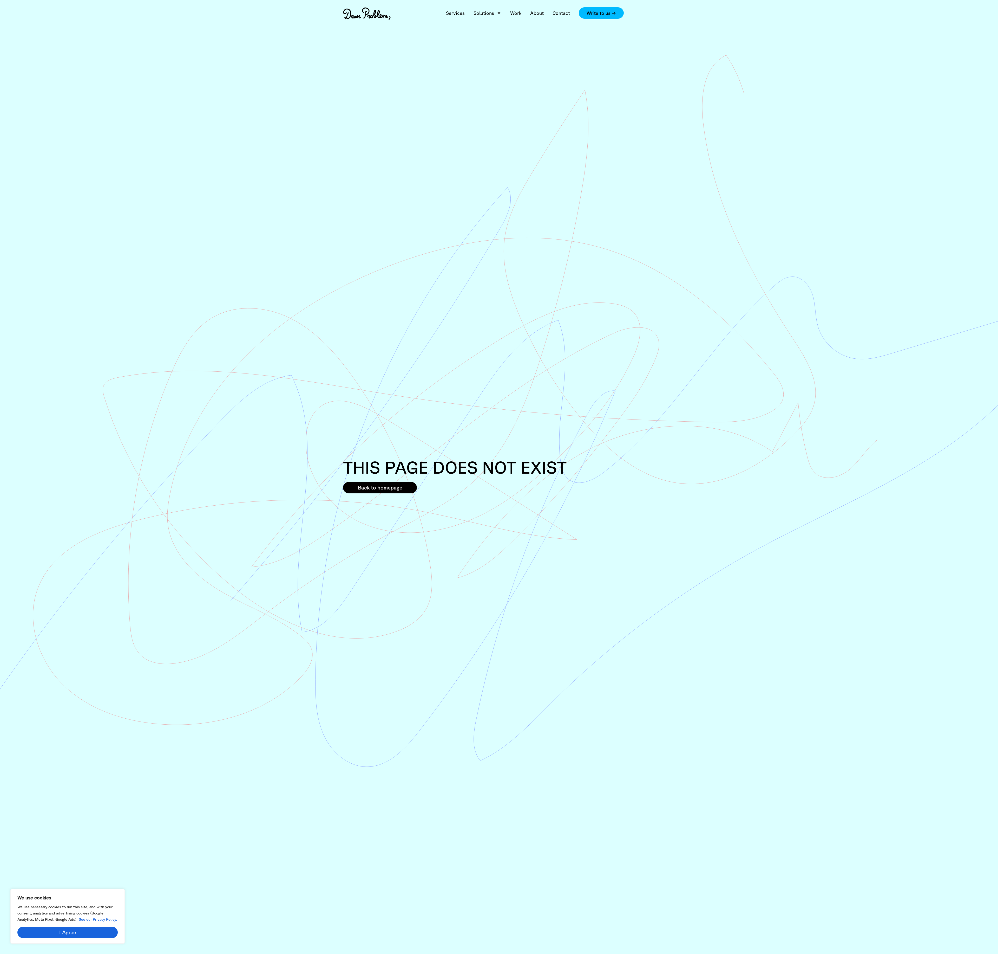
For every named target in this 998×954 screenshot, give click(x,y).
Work (515, 13)
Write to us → (601, 13)
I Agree (67, 932)
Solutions (484, 13)
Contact (561, 13)
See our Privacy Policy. (98, 919)
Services (455, 13)
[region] (67, 916)
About (537, 13)
